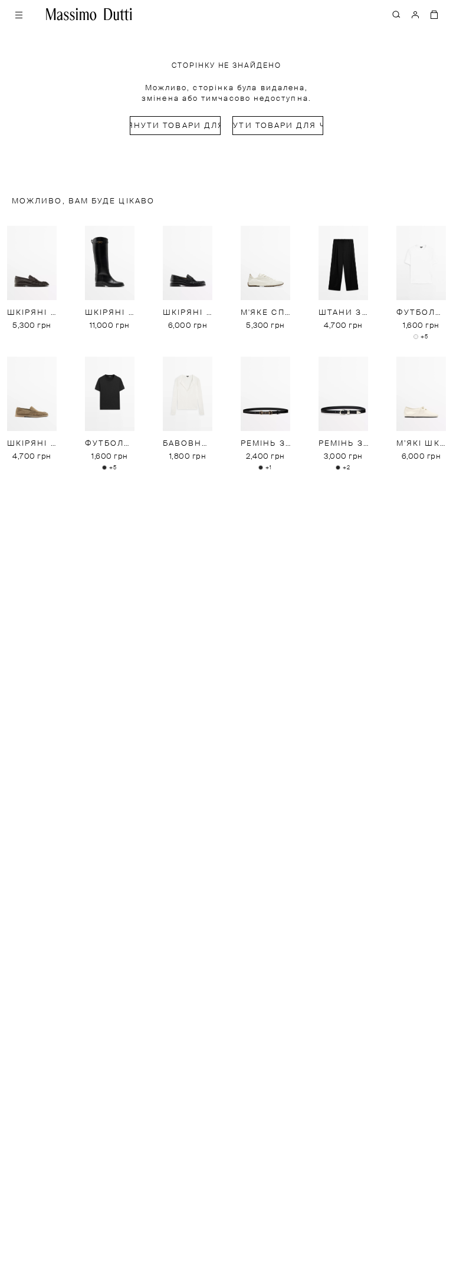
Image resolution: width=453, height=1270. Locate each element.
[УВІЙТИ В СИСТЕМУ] (415, 14)
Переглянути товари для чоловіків (277, 126)
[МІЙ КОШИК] (434, 14)
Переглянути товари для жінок (175, 126)
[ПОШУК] (396, 14)
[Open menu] (19, 14)
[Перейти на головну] (89, 14)
